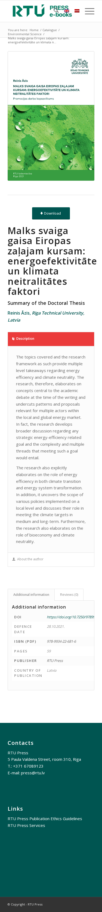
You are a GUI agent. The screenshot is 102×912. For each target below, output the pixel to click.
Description (25, 338)
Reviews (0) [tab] (69, 594)
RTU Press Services (26, 825)
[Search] (53, 11)
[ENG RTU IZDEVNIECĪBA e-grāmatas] (42, 11)
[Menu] (86, 11)
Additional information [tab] (31, 594)
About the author (30, 559)
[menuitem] (53, 11)
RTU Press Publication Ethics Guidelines (45, 818)
